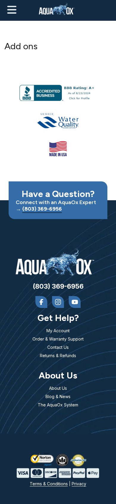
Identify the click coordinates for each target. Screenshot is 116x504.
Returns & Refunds (58, 355)
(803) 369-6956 (42, 209)
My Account (58, 330)
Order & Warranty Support (58, 338)
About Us (58, 388)
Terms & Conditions (49, 483)
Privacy (79, 483)
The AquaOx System (58, 404)
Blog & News (58, 396)
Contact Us (58, 347)
